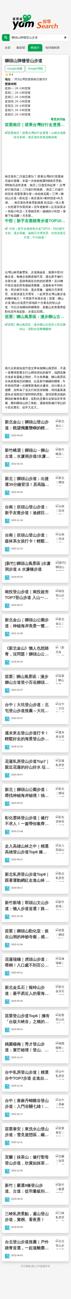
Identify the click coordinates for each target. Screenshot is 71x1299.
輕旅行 (35, 47)
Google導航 (35, 68)
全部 (8, 47)
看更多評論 (58, 119)
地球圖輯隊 (52, 47)
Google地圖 (14, 68)
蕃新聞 (20, 47)
